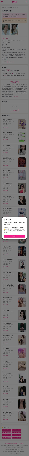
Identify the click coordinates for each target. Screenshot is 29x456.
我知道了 (14, 236)
